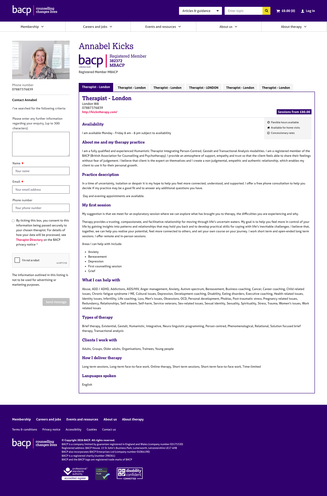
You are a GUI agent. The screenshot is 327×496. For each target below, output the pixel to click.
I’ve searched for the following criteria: (39, 108)
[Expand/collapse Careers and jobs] (111, 26)
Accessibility (73, 429)
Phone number (22, 200)
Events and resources (160, 27)
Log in (310, 11)
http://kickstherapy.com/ (99, 112)
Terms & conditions (24, 429)
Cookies (92, 429)
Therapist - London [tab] (96, 87)
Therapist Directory (29, 240)
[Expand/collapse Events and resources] (180, 26)
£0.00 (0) (288, 11)
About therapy (291, 27)
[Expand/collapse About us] (236, 26)
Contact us (109, 429)
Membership (30, 27)
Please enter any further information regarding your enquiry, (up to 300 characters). (37, 123)
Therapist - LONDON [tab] (203, 88)
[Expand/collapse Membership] (42, 26)
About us (226, 27)
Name (16, 163)
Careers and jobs (95, 27)
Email (16, 181)
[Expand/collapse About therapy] (305, 26)
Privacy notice (51, 429)
